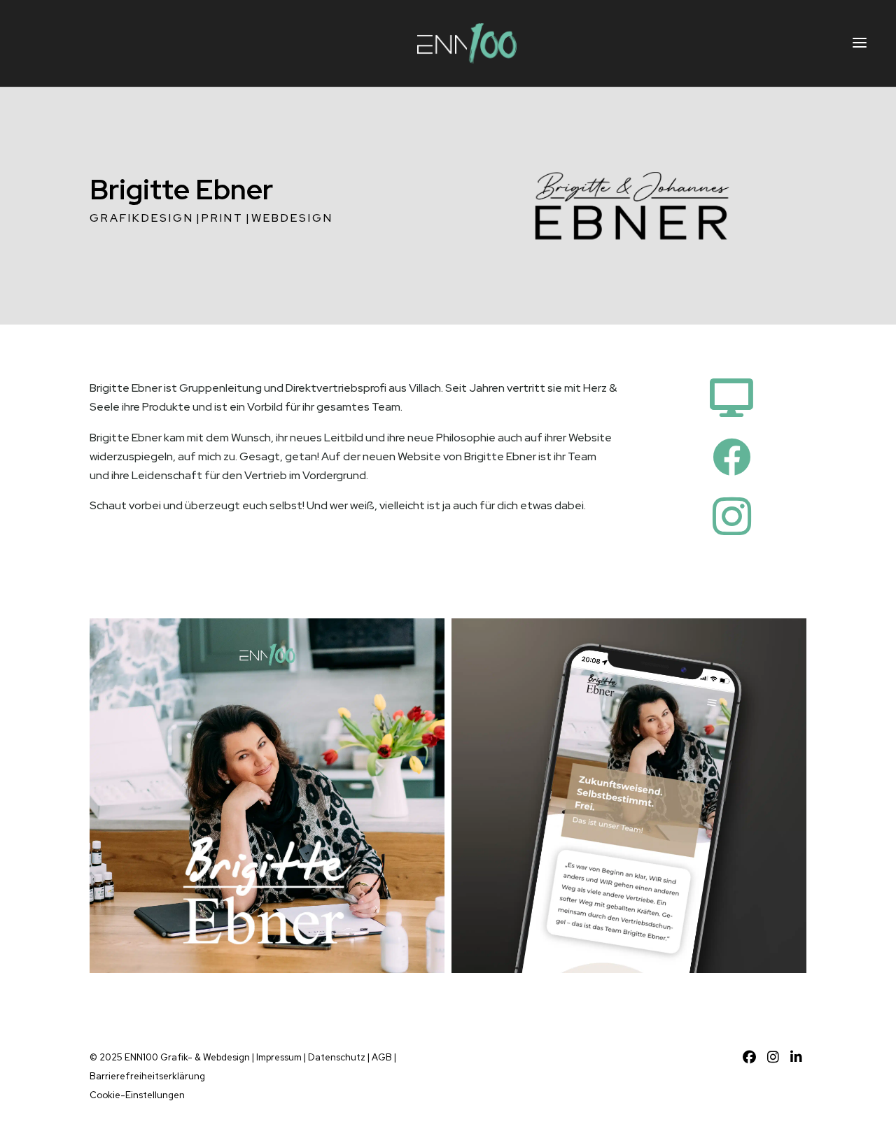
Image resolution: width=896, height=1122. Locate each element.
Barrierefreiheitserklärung (147, 1076)
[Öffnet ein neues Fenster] (751, 1057)
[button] (860, 43)
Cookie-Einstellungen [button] (137, 1095)
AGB (382, 1057)
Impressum (279, 1057)
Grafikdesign (142, 218)
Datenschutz (336, 1057)
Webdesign (292, 218)
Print (223, 218)
